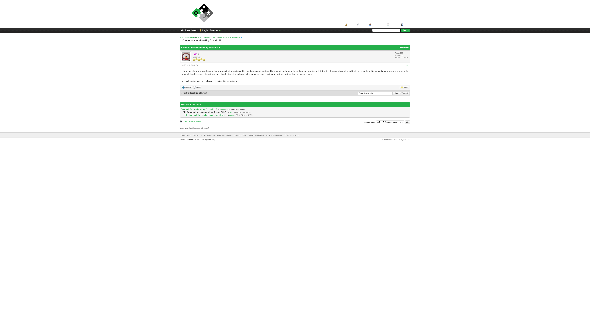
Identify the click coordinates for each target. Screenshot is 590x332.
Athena (223, 109)
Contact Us (197, 135)
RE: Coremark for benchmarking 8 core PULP (205, 115)
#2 (407, 65)
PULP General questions (229, 37)
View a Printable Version (192, 121)
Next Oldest (188, 93)
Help (406, 25)
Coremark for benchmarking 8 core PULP (199, 109)
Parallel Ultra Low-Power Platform (218, 135)
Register (214, 30)
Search (363, 25)
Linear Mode (404, 47)
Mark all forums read (274, 135)
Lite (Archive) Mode (256, 135)
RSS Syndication (292, 135)
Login (205, 30)
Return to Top (240, 135)
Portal (351, 25)
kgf (231, 112)
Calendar (394, 25)
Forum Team (186, 135)
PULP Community (187, 37)
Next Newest (201, 93)
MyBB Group (210, 140)
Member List (378, 25)
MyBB (191, 140)
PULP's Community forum (207, 37)
